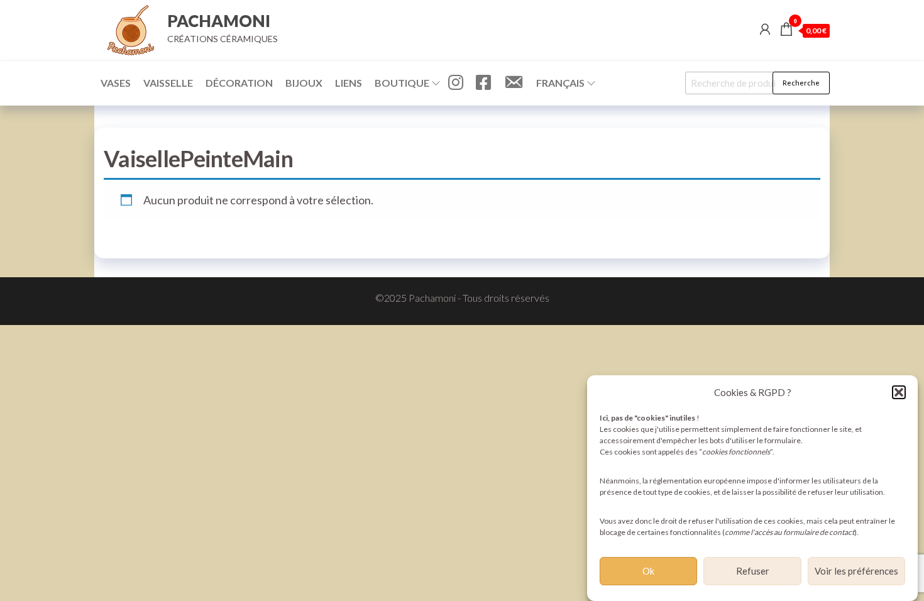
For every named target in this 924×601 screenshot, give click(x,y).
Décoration (239, 83)
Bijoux (303, 83)
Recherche (801, 83)
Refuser (752, 571)
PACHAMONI (218, 21)
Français (560, 83)
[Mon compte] (765, 29)
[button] (899, 392)
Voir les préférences (856, 571)
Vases (116, 83)
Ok (648, 571)
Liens (348, 83)
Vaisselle (168, 83)
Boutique (402, 83)
